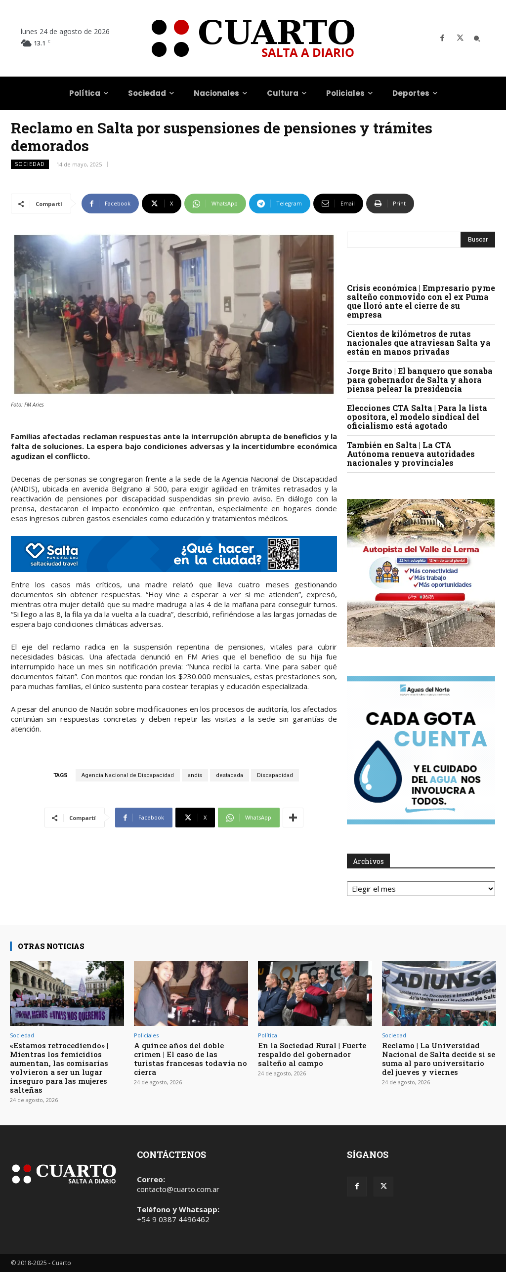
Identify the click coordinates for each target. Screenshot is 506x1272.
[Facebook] (442, 38)
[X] (460, 38)
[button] (476, 38)
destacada (229, 775)
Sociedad (30, 164)
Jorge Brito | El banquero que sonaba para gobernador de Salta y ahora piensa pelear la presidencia (420, 380)
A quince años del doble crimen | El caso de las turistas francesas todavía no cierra (190, 1058)
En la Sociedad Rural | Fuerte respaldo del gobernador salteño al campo (312, 1054)
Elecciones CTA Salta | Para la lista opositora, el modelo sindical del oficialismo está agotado (417, 417)
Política (267, 1035)
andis (195, 775)
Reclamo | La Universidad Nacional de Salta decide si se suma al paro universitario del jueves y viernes (438, 1058)
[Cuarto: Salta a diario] (253, 38)
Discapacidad (275, 775)
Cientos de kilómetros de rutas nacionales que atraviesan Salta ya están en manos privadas (419, 342)
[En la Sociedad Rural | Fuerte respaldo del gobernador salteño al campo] (315, 993)
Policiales (146, 1035)
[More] (293, 817)
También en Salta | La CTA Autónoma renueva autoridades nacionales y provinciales (411, 454)
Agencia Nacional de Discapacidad (128, 775)
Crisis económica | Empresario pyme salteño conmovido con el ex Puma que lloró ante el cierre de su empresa (421, 301)
